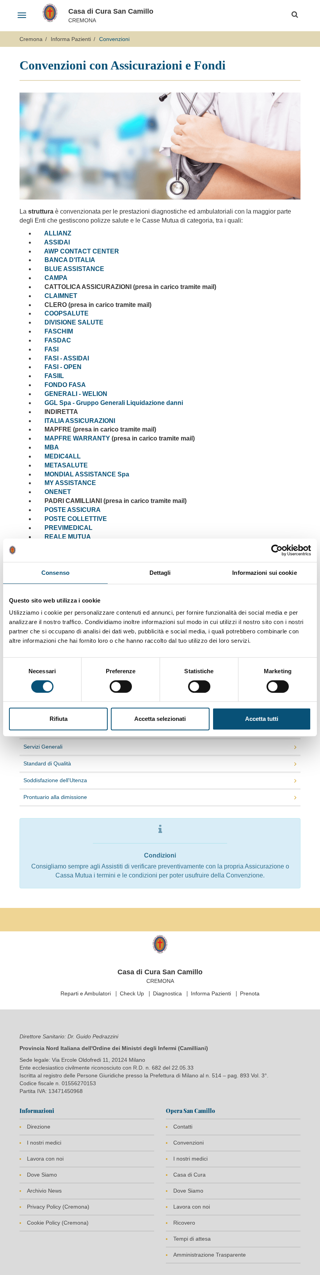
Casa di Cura (189, 1175)
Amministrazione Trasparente (209, 1255)
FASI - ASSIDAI (66, 358)
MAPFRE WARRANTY (77, 438)
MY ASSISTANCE (70, 483)
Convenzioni (188, 1142)
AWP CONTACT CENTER (81, 251)
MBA (51, 447)
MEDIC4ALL (62, 456)
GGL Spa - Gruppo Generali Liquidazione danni (113, 402)
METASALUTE (66, 465)
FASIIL (54, 376)
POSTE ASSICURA (72, 509)
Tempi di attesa (192, 1239)
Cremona (31, 39)
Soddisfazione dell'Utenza (55, 780)
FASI (51, 349)
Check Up (132, 993)
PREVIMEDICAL (68, 527)
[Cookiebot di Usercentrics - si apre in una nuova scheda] (277, 550)
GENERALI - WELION (75, 394)
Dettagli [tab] (160, 572)
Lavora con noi (45, 1159)
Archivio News (44, 1191)
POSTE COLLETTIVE (75, 518)
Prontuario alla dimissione (55, 797)
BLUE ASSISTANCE (74, 269)
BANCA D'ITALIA (69, 260)
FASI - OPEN (63, 367)
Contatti (182, 1126)
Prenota (250, 993)
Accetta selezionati (160, 718)
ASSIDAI (57, 242)
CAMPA (56, 278)
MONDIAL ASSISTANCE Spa (86, 474)
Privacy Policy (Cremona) (58, 1207)
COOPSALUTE (66, 313)
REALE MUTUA (67, 536)
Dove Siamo (42, 1175)
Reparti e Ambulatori (85, 993)
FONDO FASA (65, 385)
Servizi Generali (42, 747)
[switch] (121, 686)
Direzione (38, 1126)
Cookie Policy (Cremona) (58, 1223)
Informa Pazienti (71, 39)
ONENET (57, 492)
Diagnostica (167, 993)
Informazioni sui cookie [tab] (264, 572)
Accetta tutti (261, 718)
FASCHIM (58, 331)
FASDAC (57, 340)
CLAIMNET (60, 295)
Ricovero (184, 1223)
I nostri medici (44, 1142)
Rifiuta (59, 718)
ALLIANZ (57, 233)
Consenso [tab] (55, 572)
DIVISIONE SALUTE (73, 322)
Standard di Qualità (47, 763)
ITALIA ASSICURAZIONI (79, 420)
